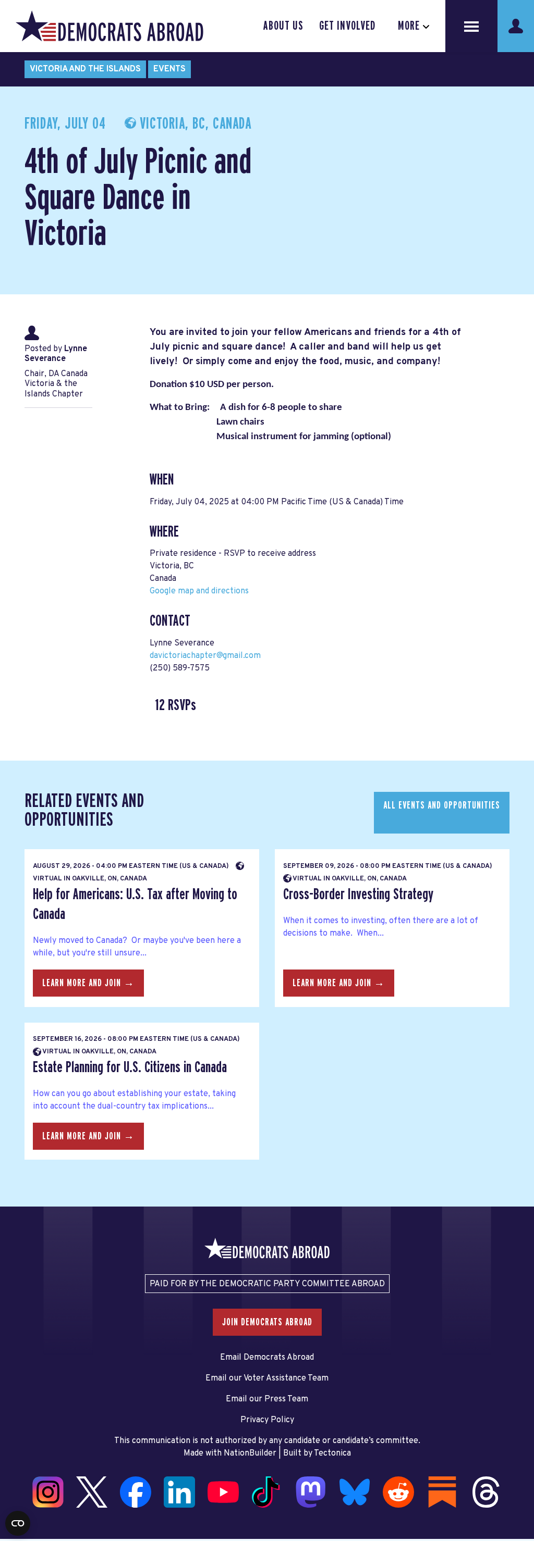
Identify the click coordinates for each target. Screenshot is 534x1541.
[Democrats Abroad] (109, 26)
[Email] (11, 1502)
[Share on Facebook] (11, 1437)
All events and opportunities (441, 805)
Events (169, 69)
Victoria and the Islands (85, 69)
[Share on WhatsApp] (11, 1481)
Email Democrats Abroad (267, 1357)
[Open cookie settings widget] (17, 1523)
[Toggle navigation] (471, 26)
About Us (283, 26)
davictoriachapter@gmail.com (205, 656)
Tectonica (332, 1453)
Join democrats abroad (267, 1322)
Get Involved (347, 26)
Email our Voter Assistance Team (267, 1378)
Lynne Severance (56, 354)
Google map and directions (199, 591)
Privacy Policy (267, 1420)
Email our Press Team (267, 1399)
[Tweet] (11, 1459)
